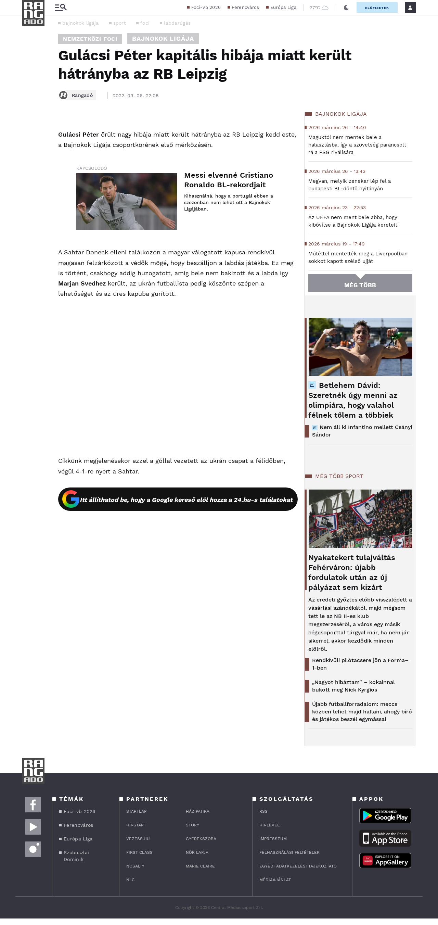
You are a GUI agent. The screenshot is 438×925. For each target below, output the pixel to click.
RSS (263, 811)
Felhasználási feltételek (289, 852)
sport (119, 23)
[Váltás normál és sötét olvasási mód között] (346, 7)
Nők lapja (197, 852)
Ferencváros (245, 7)
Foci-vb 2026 (206, 7)
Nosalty (135, 866)
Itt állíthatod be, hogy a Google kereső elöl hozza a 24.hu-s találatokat (186, 499)
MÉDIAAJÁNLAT (275, 879)
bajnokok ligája (80, 23)
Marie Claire (200, 866)
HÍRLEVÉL (269, 825)
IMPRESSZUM (273, 838)
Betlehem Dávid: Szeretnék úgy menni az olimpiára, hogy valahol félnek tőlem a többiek (353, 400)
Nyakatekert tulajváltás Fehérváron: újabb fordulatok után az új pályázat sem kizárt (351, 572)
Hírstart (136, 825)
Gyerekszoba (201, 838)
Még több (360, 285)
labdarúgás (177, 23)
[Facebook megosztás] (29, 130)
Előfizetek (377, 8)
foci (145, 23)
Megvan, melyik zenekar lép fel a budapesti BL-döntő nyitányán (349, 185)
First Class (139, 852)
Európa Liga (283, 7)
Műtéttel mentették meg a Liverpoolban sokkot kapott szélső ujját (358, 257)
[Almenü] (60, 7)
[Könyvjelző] (29, 169)
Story (192, 825)
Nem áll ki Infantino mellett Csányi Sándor (362, 431)
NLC (130, 879)
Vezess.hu (138, 838)
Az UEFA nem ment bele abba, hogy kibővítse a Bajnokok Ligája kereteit (352, 221)
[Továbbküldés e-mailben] (29, 148)
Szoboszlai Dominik (76, 856)
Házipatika (197, 811)
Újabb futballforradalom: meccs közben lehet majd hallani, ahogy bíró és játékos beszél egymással (362, 711)
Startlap (136, 811)
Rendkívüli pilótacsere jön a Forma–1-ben (360, 664)
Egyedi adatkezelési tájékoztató (298, 866)
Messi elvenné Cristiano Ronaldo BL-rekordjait (228, 180)
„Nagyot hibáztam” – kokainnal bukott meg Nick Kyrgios (353, 686)
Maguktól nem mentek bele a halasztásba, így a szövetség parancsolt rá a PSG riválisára (357, 144)
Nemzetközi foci (90, 39)
